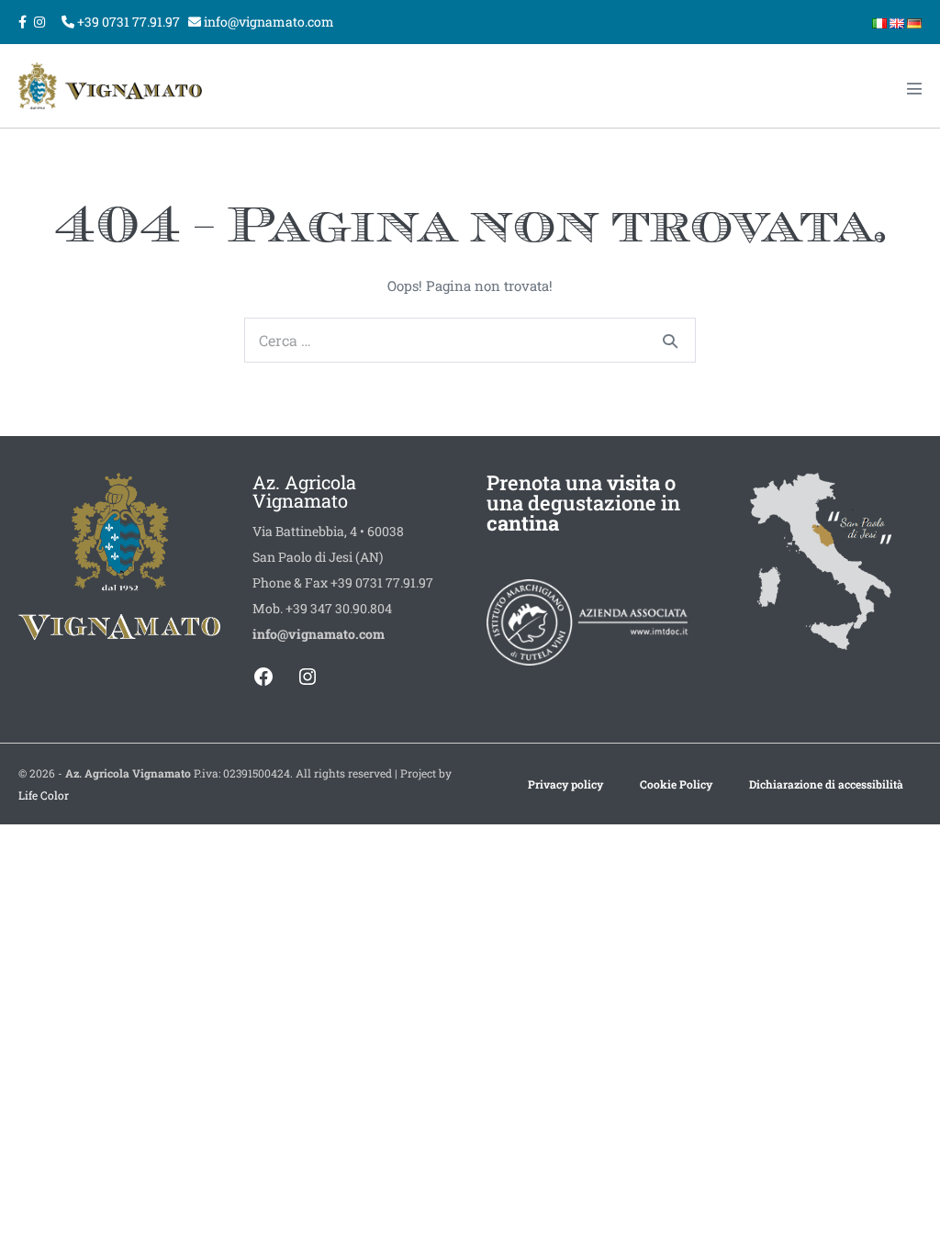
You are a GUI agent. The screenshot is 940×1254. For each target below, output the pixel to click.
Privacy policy (565, 784)
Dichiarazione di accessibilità (826, 784)
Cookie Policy (676, 784)
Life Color (43, 795)
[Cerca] (670, 340)
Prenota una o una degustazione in (583, 502)
